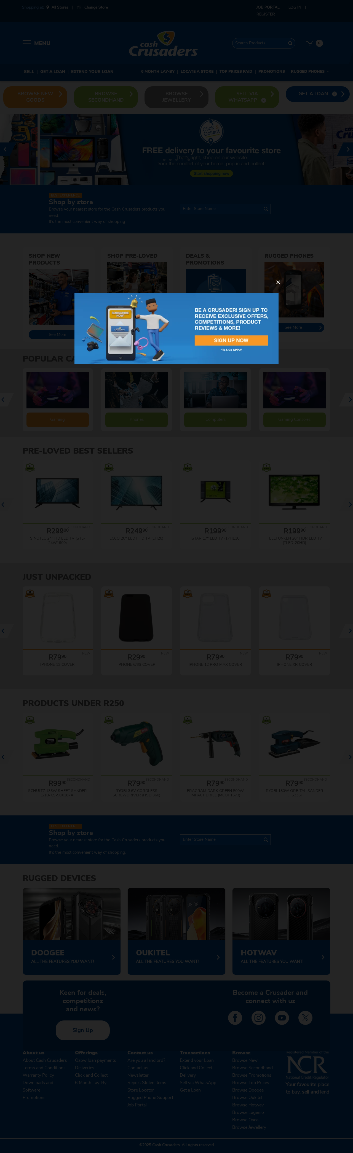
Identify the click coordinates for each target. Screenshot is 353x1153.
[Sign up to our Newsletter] (176, 328)
